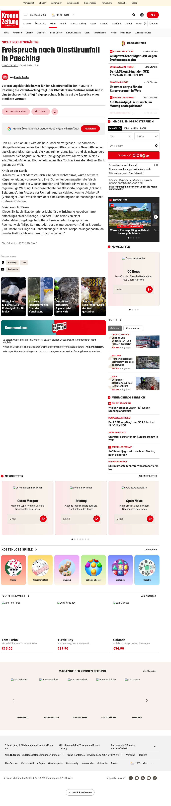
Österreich (40, 23)
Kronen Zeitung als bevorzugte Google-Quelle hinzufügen (54, 128)
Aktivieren (90, 128)
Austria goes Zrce (143, 33)
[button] (145, 23)
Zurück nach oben (80, 792)
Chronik (29, 33)
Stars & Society (78, 23)
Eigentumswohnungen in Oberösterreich (133, 169)
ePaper (42, 3)
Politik (63, 23)
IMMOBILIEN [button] (115, 128)
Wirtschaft (17, 33)
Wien (53, 23)
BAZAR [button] (143, 128)
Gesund (104, 23)
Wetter (113, 33)
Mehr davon (125, 33)
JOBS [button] (126, 128)
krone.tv (153, 23)
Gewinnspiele (73, 3)
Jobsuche (122, 3)
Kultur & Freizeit (73, 33)
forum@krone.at (82, 351)
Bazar (134, 3)
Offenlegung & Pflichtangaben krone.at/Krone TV (29, 747)
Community (56, 3)
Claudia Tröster (21, 77)
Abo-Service (11, 763)
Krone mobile (90, 3)
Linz (24, 262)
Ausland (116, 23)
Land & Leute (56, 33)
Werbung (130, 755)
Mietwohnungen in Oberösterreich (133, 173)
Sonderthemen (100, 33)
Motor (139, 23)
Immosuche (107, 3)
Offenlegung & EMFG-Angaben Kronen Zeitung (79, 747)
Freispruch (13, 269)
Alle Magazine (149, 671)
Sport (93, 23)
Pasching (12, 262)
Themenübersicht (93, 346)
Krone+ (27, 23)
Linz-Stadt (41, 33)
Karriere (142, 755)
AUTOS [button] (134, 128)
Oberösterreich (10, 65)
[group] (13, 296)
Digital (128, 23)
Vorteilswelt (28, 3)
